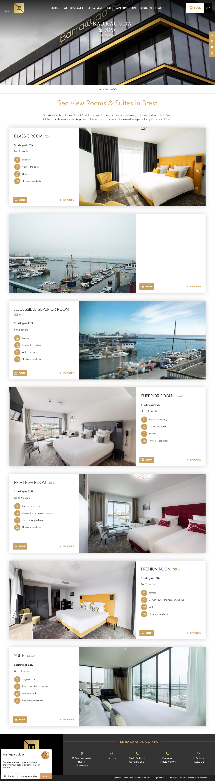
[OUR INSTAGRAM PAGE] (212, 53)
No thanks (9, 776)
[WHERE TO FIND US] (212, 47)
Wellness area (73, 8)
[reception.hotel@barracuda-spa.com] (212, 41)
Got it (46, 776)
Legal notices (159, 778)
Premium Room (156, 569)
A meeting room (126, 8)
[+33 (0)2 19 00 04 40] (212, 34)
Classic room (28, 136)
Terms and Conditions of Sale (137, 778)
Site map (173, 778)
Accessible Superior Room (41, 310)
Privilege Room (30, 483)
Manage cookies (29, 776)
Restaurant (95, 8)
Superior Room (156, 396)
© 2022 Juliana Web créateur (193, 778)
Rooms (55, 8)
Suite (19, 656)
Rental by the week (152, 8)
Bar (109, 8)
